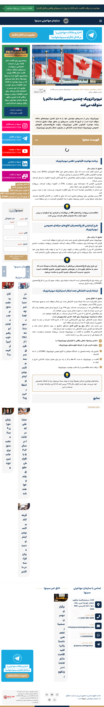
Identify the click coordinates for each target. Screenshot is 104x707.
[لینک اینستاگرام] (57, 695)
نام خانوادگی (9, 220)
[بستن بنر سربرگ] (3, 8)
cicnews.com (93, 407)
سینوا (84, 698)
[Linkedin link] (47, 695)
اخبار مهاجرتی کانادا (19, 187)
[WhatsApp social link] (55, 700)
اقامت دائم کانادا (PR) (18, 190)
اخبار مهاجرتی (22, 184)
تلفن (23, 233)
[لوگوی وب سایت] (66, 21)
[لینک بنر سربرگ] (56, 8)
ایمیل (22, 244)
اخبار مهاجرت (77, 89)
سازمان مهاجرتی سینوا (93, 89)
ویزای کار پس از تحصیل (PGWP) (14, 196)
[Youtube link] (52, 695)
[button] (36, 140)
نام (23, 218)
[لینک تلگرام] (49, 700)
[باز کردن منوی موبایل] (100, 21)
